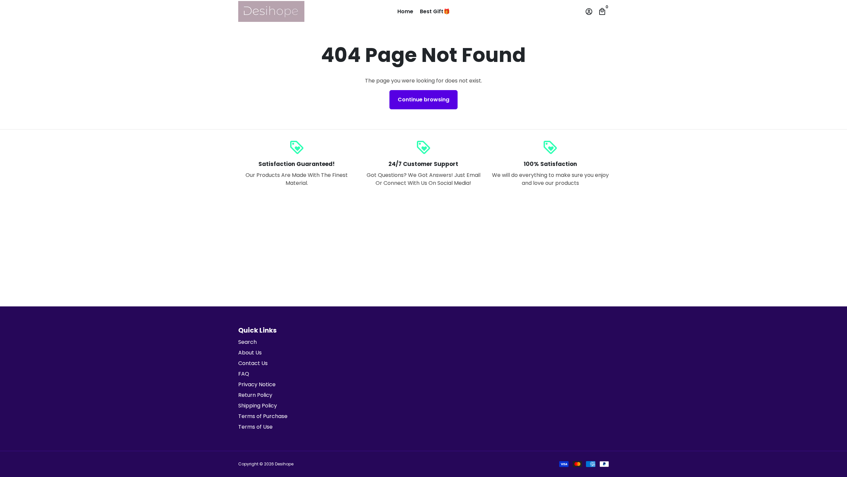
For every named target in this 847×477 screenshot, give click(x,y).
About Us (250, 352)
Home (405, 11)
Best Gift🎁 (435, 11)
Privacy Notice (257, 384)
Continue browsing (423, 99)
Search (247, 342)
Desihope (284, 464)
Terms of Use (255, 427)
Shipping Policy (257, 405)
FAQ (243, 374)
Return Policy (255, 395)
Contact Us (253, 363)
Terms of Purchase (263, 416)
